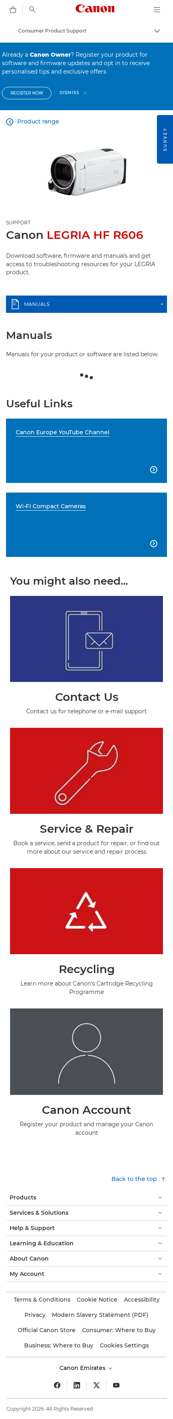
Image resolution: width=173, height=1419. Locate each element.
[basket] (12, 9)
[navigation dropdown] (156, 9)
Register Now (26, 93)
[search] (32, 9)
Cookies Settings (124, 1345)
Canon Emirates (83, 1368)
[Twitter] (96, 1385)
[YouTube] (116, 1385)
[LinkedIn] (77, 1385)
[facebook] (57, 1385)
